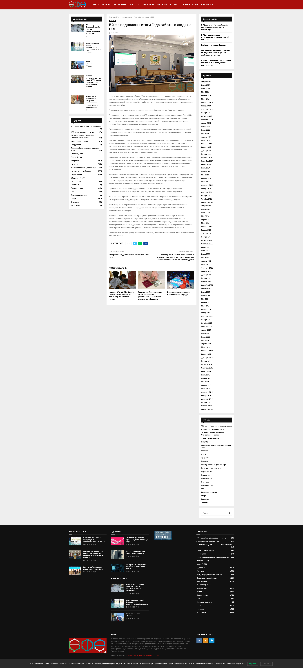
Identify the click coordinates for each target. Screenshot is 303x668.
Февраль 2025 (207, 144)
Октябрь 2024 (206, 158)
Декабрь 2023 (206, 192)
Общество (112, 20)
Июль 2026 (205, 85)
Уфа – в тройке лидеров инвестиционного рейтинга (94, 568)
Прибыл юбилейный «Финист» (91, 64)
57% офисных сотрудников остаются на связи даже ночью (136, 567)
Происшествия (77, 188)
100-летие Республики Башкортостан (86, 127)
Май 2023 (205, 216)
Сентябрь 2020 (207, 327)
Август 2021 (206, 289)
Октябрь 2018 (206, 406)
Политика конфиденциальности (197, 5)
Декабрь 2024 (206, 151)
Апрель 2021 (206, 302)
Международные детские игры (83, 167)
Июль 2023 (205, 209)
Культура (74, 164)
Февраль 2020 (207, 351)
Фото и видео (120, 5)
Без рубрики (76, 145)
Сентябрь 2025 (207, 120)
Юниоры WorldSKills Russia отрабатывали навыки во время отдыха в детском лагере (121, 295)
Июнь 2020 (205, 337)
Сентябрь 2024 (207, 161)
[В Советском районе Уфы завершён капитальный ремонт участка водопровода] (77, 99)
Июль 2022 (205, 251)
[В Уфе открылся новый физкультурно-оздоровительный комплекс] (77, 46)
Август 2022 (206, 247)
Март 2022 (205, 264)
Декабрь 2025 (206, 109)
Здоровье (75, 161)
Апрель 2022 (206, 261)
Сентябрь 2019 (207, 368)
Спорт (73, 199)
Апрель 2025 (206, 137)
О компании (148, 5)
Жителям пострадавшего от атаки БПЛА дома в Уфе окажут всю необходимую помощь (93, 81)
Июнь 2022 (205, 254)
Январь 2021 (206, 313)
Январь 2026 (206, 106)
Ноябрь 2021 (206, 278)
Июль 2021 (205, 292)
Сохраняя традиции (79, 195)
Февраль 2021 (207, 309)
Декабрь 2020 (206, 316)
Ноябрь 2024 (206, 154)
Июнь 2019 (205, 378)
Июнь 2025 (205, 130)
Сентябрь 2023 (207, 202)
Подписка (162, 5)
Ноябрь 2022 (206, 237)
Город (73, 157)
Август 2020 (206, 330)
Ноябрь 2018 (206, 402)
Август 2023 (206, 206)
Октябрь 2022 (206, 240)
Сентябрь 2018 (207, 409)
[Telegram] (211, 640)
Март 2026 (205, 99)
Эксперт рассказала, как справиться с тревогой (135, 552)
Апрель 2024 (206, 178)
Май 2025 (205, 133)
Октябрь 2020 (206, 323)
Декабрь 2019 (206, 358)
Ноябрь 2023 (206, 195)
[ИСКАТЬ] (229, 513)
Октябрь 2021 (206, 282)
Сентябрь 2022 (207, 244)
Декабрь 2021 (206, 275)
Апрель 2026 (206, 95)
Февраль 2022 (207, 268)
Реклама (174, 5)
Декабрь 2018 (206, 399)
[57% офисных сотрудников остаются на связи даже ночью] (117, 568)
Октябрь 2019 (206, 364)
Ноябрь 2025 (206, 113)
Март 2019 (205, 389)
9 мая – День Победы (80, 141)
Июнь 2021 (205, 295)
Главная (95, 5)
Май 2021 (205, 299)
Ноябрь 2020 (206, 320)
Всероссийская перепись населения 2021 (213, 557)
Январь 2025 (206, 147)
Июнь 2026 (205, 89)
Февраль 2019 (207, 392)
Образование (76, 174)
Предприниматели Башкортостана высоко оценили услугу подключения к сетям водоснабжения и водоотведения (175, 257)
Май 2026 (205, 92)
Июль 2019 (205, 375)
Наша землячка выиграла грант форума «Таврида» (178, 293)
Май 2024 (205, 175)
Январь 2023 (206, 230)
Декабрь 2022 (206, 233)
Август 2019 (206, 371)
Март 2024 (205, 182)
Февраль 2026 (207, 102)
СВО (72, 192)
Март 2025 (205, 140)
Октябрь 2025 (206, 116)
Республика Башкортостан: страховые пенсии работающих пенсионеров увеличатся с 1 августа (150, 295)
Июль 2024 (205, 168)
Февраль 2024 (207, 185)
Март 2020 (205, 347)
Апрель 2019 (206, 385)
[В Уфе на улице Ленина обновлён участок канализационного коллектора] (77, 28)
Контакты (134, 5)
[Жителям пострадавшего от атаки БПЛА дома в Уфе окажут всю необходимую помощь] (77, 79)
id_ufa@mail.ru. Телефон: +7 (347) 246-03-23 (143, 655)
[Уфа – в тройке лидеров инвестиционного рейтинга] (75, 570)
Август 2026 (206, 82)
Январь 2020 (206, 354)
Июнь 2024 (205, 171)
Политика (75, 185)
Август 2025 (206, 123)
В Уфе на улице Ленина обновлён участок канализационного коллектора (214, 27)
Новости (106, 5)
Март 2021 (205, 306)
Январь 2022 (206, 271)
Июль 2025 (205, 126)
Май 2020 (205, 340)
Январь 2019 (206, 395)
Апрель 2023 (206, 220)
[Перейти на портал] (163, 539)
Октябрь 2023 (206, 199)
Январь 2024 (206, 189)
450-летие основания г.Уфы (82, 132)
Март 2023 (205, 223)
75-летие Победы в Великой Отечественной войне (82, 137)
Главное (74, 154)
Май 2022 (205, 258)
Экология (75, 202)
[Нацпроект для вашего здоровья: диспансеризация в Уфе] (117, 541)
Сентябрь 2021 (207, 285)
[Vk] (199, 640)
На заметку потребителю (81, 171)
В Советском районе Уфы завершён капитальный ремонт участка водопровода (92, 101)
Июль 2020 (205, 333)
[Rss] (205, 640)
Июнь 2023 (205, 213)
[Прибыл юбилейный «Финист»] (77, 65)
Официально (76, 181)
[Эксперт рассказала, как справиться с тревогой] (117, 554)
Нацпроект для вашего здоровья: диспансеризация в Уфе (137, 540)
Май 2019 (205, 382)
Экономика (75, 205)
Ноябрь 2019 (206, 361)
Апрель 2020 (206, 344)
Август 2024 (206, 164)
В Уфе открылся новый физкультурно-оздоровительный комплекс (93, 47)
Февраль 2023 (207, 227)
